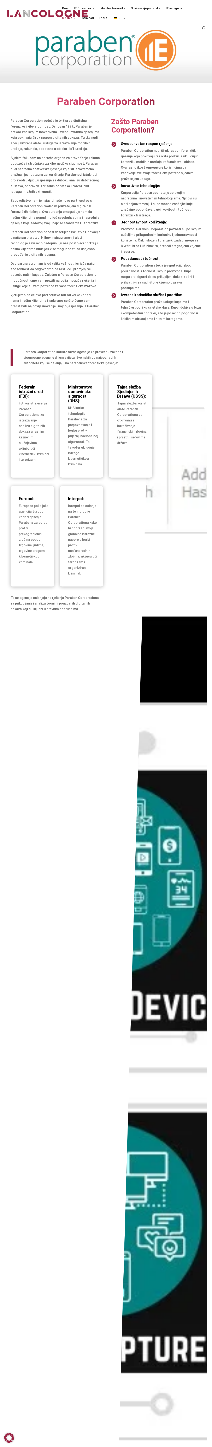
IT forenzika (82, 8)
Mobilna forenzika (112, 8)
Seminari (88, 18)
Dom (65, 8)
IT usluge (172, 8)
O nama (67, 18)
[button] (9, 1438)
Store (103, 18)
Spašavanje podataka (145, 8)
